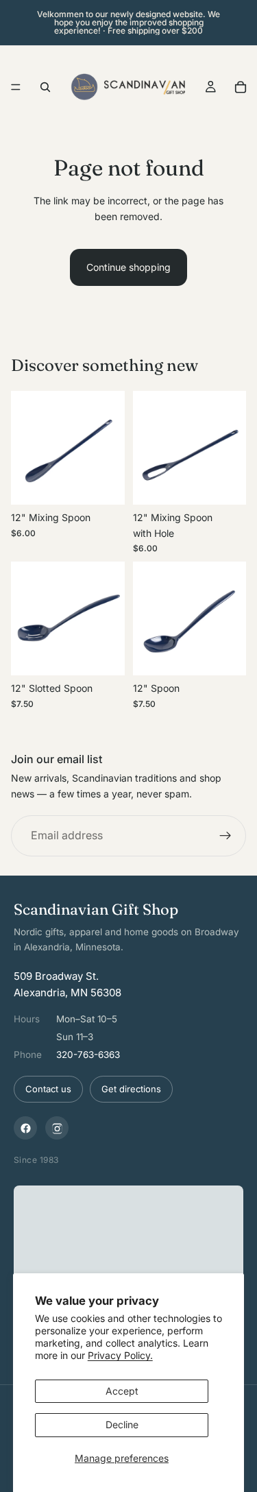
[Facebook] (25, 1128)
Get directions (131, 1088)
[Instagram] (57, 1128)
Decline (122, 1424)
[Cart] (240, 87)
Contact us (48, 1088)
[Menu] (16, 87)
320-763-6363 (88, 1054)
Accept (122, 1391)
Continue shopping (128, 267)
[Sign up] (225, 835)
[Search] (45, 87)
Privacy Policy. (120, 1355)
